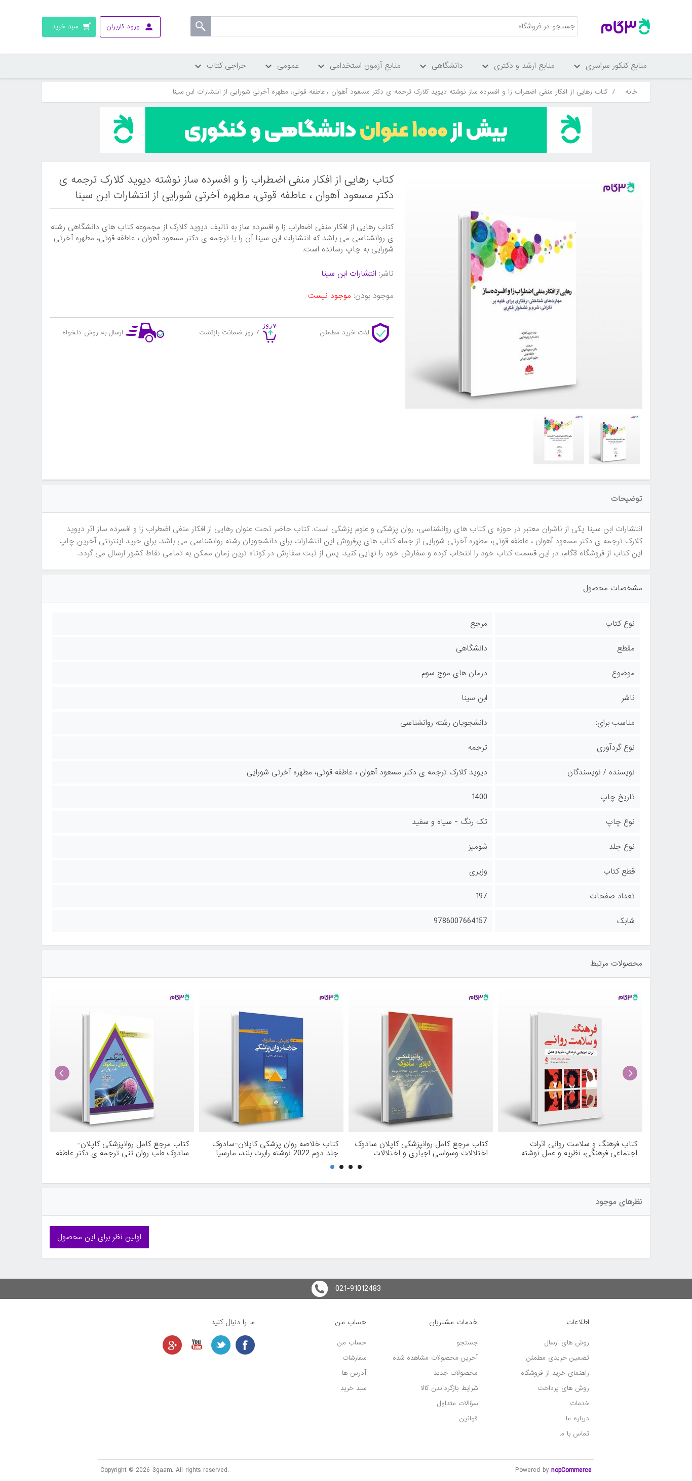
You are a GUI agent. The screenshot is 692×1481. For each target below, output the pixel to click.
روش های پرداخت (563, 1388)
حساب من (351, 1342)
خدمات (579, 1403)
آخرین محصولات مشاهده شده (435, 1358)
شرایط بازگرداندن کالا (449, 1388)
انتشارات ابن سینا (348, 274)
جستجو (467, 1342)
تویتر (220, 1345)
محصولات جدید (456, 1373)
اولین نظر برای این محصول (99, 1237)
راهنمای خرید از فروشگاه (555, 1373)
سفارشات (354, 1358)
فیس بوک (245, 1345)
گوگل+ (172, 1345)
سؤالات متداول (457, 1403)
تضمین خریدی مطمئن (557, 1358)
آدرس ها (354, 1373)
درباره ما (577, 1418)
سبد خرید (353, 1388)
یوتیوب (196, 1345)
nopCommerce (571, 1470)
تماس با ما (574, 1434)
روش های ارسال (567, 1342)
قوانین (468, 1418)
